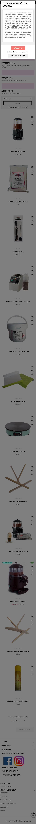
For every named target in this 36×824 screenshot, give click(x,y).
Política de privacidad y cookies (18, 52)
